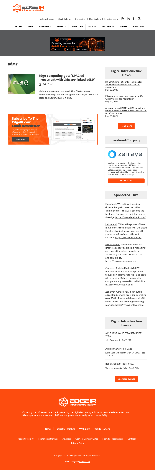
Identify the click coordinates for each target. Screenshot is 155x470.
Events (123, 26)
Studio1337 (84, 461)
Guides (92, 26)
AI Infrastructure (47, 19)
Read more (126, 126)
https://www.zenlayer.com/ (129, 304)
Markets (61, 26)
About (18, 26)
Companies (45, 26)
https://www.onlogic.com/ (119, 284)
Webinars (84, 428)
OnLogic (110, 268)
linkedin (128, 18)
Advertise (67, 439)
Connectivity (80, 19)
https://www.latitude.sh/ (128, 237)
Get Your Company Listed (86, 439)
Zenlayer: (110, 291)
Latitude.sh (111, 224)
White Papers (102, 428)
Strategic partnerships (48, 439)
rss (122, 18)
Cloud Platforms (64, 19)
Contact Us (132, 439)
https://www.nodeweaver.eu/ (120, 261)
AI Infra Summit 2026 (125, 352)
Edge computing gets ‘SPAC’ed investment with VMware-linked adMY (67, 78)
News (30, 26)
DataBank (110, 203)
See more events (126, 379)
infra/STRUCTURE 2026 (122, 365)
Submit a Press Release (112, 439)
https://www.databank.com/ (130, 217)
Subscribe (139, 26)
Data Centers (95, 19)
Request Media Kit (26, 439)
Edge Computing (111, 19)
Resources (108, 26)
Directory (77, 26)
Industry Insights (65, 428)
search (139, 18)
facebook (133, 18)
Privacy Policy (77, 443)
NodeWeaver (112, 244)
